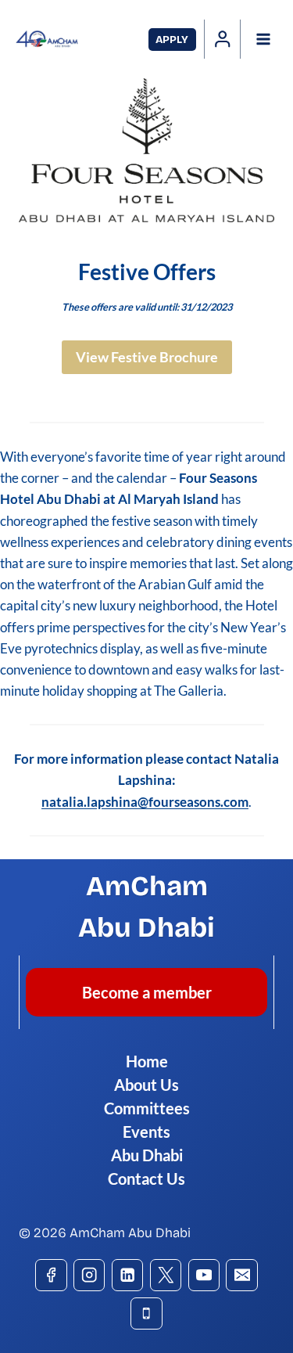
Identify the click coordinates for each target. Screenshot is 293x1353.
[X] (166, 1275)
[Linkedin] (128, 1275)
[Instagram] (89, 1275)
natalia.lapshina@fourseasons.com (144, 801)
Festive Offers (147, 271)
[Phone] (146, 1313)
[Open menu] (262, 39)
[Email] (242, 1275)
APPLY (171, 39)
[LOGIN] (223, 39)
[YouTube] (204, 1275)
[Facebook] (51, 1275)
